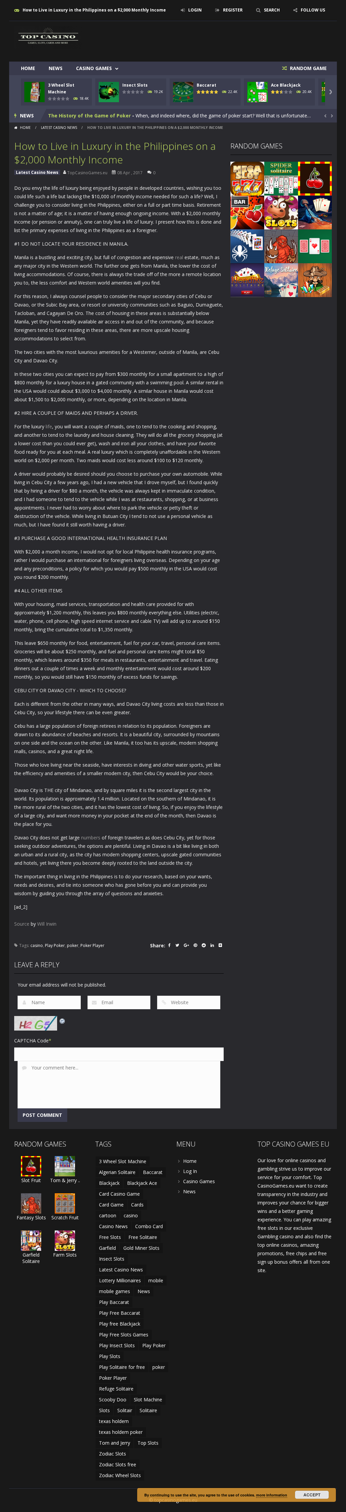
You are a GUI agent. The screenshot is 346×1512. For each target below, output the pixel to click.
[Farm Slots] (281, 212)
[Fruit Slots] (247, 212)
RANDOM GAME (308, 68)
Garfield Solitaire (31, 1257)
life (49, 426)
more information (271, 1494)
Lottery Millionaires (120, 1280)
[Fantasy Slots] (281, 246)
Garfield (107, 1248)
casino (36, 945)
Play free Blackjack (119, 1324)
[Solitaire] (247, 246)
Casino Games (94, 68)
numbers (90, 837)
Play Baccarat (114, 1302)
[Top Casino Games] (48, 36)
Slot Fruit (31, 1180)
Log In (190, 1171)
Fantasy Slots (31, 1217)
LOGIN (195, 10)
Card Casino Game (119, 1194)
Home (28, 68)
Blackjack (109, 1183)
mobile (155, 1280)
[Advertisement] (209, 41)
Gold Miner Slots (141, 1248)
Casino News (113, 1226)
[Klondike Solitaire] (247, 279)
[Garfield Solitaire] (31, 1240)
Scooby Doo (112, 1399)
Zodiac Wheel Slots (120, 1475)
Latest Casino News (59, 127)
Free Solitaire (142, 1237)
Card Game (111, 1204)
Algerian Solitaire (117, 1172)
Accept (311, 1495)
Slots (104, 1410)
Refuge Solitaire (116, 1388)
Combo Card (149, 1226)
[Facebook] (169, 946)
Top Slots (148, 1443)
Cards (137, 1204)
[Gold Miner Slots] (315, 279)
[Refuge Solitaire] (281, 279)
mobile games (114, 1291)
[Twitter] (177, 946)
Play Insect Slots (117, 1345)
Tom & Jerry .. (65, 1180)
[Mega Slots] (247, 178)
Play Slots (109, 1356)
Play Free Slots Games (123, 1334)
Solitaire (148, 1410)
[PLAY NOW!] (34, 91)
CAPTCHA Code (31, 1040)
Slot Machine (148, 1399)
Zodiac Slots (112, 1453)
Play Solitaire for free (122, 1367)
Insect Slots (135, 85)
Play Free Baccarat (119, 1313)
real (179, 257)
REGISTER (233, 10)
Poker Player (92, 945)
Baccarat (206, 85)
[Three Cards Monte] (315, 246)
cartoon (107, 1215)
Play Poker (55, 945)
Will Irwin (46, 924)
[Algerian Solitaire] (315, 212)
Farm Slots (65, 1254)
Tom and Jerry (114, 1443)
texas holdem (114, 1421)
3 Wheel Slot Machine (122, 1161)
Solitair (124, 1410)
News (56, 68)
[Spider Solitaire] (281, 178)
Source (21, 924)
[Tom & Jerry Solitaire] (65, 1166)
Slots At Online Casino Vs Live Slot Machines (101, 115)
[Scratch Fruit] (65, 1203)
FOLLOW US (313, 10)
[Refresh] (62, 1020)
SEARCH (272, 10)
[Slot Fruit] (315, 178)
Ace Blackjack (286, 85)
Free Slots (110, 1237)
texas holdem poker (121, 1432)
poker (72, 945)
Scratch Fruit (65, 1217)
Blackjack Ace (142, 1183)
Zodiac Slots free (117, 1464)
